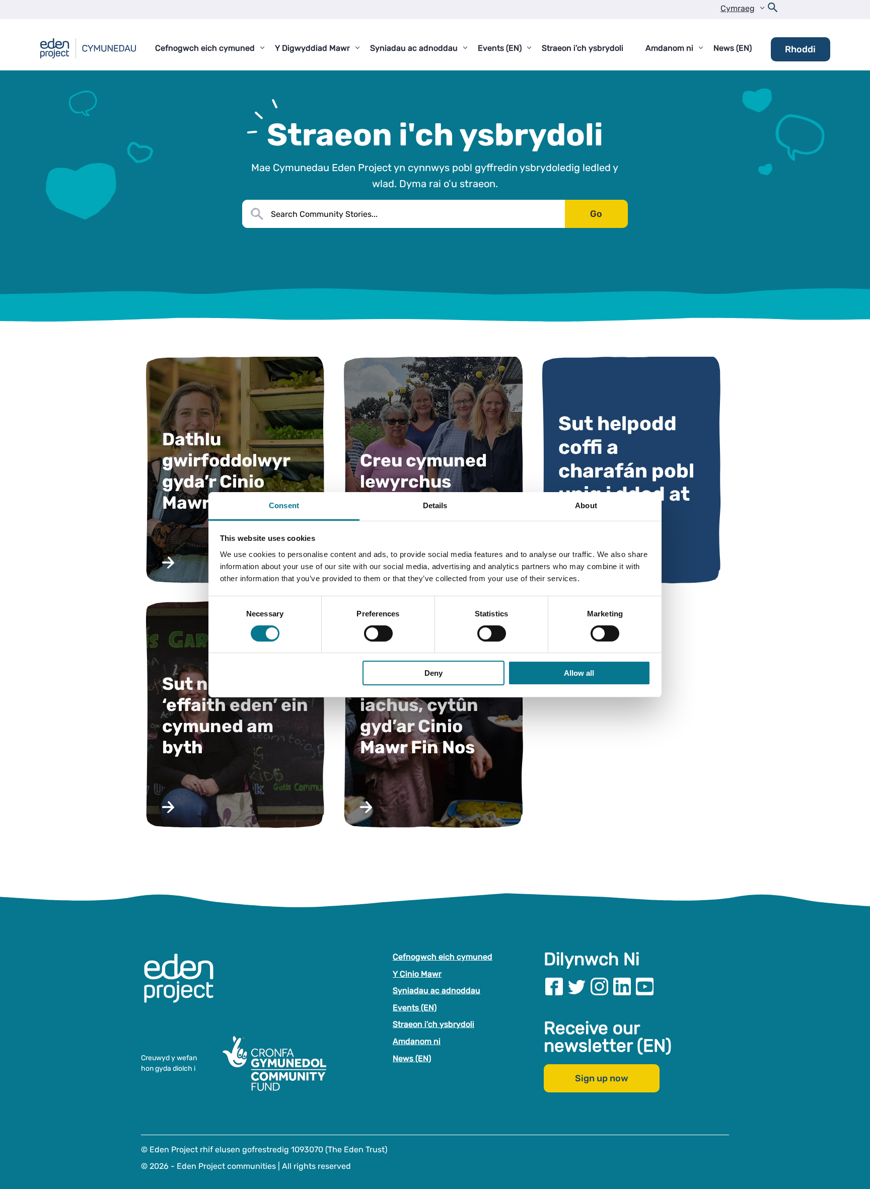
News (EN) (412, 1058)
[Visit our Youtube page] (645, 986)
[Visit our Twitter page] (577, 986)
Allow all (579, 673)
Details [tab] (435, 505)
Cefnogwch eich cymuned (442, 957)
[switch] (378, 633)
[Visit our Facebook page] (554, 986)
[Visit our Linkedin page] (622, 986)
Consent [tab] (284, 505)
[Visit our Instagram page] (599, 986)
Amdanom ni (417, 1041)
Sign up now (601, 1078)
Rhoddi (800, 49)
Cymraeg (737, 8)
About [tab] (586, 505)
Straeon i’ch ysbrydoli (433, 1024)
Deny (433, 673)
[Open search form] (773, 9)
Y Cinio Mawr (417, 974)
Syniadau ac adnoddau (436, 990)
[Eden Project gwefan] (184, 988)
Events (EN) (415, 1007)
